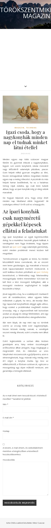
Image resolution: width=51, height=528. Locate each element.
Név (5, 404)
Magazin (19, 128)
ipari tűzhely (42, 272)
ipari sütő (17, 246)
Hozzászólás (9, 459)
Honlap (6, 431)
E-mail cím (8, 417)
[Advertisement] (25, 55)
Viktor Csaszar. (39, 523)
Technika (31, 128)
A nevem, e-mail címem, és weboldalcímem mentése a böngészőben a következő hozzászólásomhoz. (23, 451)
